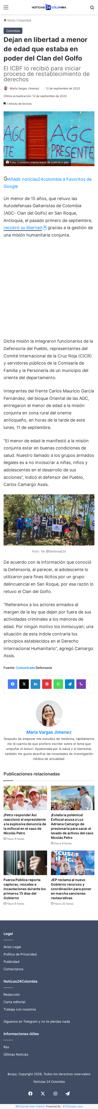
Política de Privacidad (20, 954)
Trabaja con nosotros (20, 1009)
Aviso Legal (12, 947)
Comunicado (25, 668)
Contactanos (13, 969)
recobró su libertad (23, 227)
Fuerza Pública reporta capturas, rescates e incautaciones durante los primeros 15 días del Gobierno (25, 889)
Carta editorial (14, 1002)
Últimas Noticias (16, 1054)
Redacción (12, 994)
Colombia (24, 20)
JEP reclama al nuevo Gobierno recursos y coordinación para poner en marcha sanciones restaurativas (71, 889)
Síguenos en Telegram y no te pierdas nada (37, 1021)
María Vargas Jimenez (24, 88)
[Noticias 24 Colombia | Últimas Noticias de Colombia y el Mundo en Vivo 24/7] (49, 7)
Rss (6, 1047)
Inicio (10, 20)
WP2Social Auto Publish (30, 1106)
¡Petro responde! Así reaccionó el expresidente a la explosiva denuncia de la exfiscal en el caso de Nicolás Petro (25, 824)
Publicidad (11, 962)
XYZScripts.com (73, 1106)
